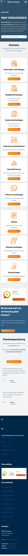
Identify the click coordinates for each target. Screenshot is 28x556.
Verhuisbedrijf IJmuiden (7, 516)
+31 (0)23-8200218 (11, 546)
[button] (25, 2)
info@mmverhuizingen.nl (11, 539)
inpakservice (4, 454)
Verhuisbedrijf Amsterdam (7, 491)
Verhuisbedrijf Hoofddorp (7, 495)
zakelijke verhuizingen (6, 437)
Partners (3, 520)
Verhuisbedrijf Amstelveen (7, 499)
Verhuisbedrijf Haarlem (7, 487)
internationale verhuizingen (8, 450)
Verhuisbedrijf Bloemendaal (8, 508)
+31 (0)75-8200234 (11, 548)
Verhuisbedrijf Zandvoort (7, 512)
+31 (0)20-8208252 (13, 543)
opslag (3, 441)
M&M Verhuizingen (13, 2)
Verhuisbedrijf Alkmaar (7, 504)
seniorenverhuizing (6, 446)
